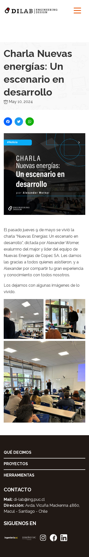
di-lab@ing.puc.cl (29, 499)
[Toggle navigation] (77, 10)
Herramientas (19, 475)
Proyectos (16, 463)
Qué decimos (17, 452)
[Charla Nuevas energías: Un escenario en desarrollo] (44, 179)
